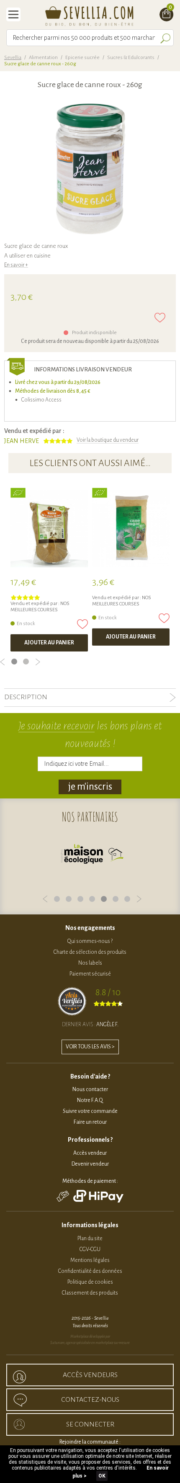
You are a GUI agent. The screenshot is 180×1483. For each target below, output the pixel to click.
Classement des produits (90, 1293)
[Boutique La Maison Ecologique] (92, 855)
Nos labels (90, 963)
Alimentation (43, 57)
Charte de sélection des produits (90, 952)
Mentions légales (90, 1260)
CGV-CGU (90, 1249)
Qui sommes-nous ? (90, 941)
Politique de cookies (90, 1282)
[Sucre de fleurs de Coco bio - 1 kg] (49, 528)
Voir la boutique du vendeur (108, 440)
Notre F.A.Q (90, 1100)
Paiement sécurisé (90, 974)
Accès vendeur (90, 1153)
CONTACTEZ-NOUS (90, 1399)
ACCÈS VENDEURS (90, 1375)
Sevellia (12, 57)
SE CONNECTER (90, 1424)
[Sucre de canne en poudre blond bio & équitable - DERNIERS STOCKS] (131, 528)
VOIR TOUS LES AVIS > (90, 1047)
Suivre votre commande (90, 1111)
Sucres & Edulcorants (130, 57)
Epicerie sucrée (82, 57)
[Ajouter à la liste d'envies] (159, 317)
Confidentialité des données (90, 1271)
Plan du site (90, 1238)
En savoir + (16, 265)
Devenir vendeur (90, 1164)
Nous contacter (90, 1089)
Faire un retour (90, 1122)
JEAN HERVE (21, 441)
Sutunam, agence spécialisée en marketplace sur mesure (90, 1343)
